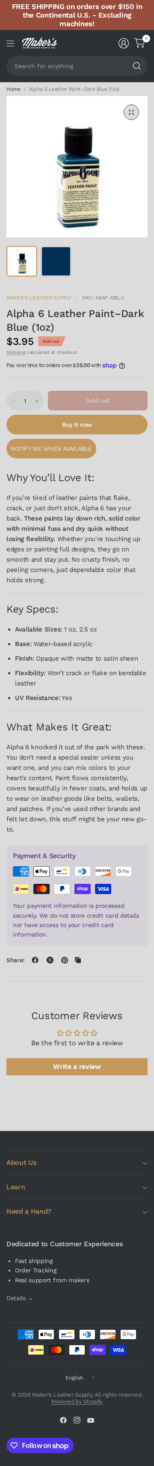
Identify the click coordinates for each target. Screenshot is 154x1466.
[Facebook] (63, 1420)
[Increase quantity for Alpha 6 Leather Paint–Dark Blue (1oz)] (36, 401)
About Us (21, 1162)
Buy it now (77, 424)
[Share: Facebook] (35, 960)
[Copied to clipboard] (77, 960)
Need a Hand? (28, 1211)
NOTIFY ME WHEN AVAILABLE (51, 448)
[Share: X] (50, 960)
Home (13, 89)
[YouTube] (91, 1420)
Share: (15, 960)
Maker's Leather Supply (38, 298)
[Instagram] (77, 1420)
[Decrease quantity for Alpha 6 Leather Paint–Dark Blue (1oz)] (13, 401)
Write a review (77, 1066)
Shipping (15, 352)
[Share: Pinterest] (64, 960)
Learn (15, 1187)
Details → (19, 1298)
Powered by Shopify (77, 1401)
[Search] (137, 66)
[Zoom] (131, 112)
